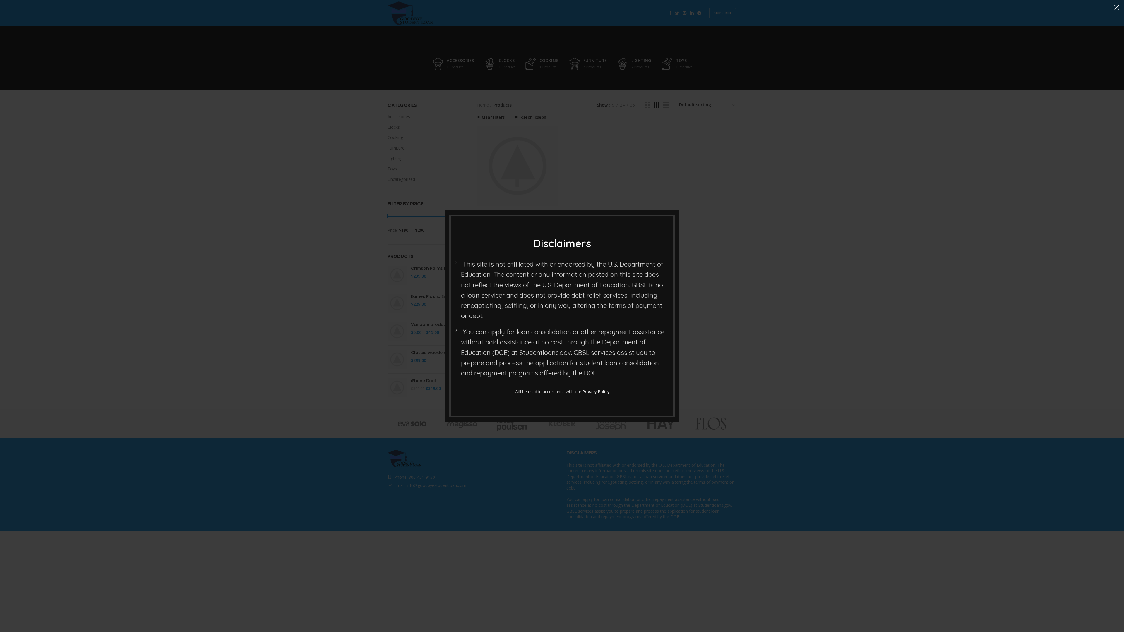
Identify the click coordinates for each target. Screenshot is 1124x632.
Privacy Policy (596, 391)
